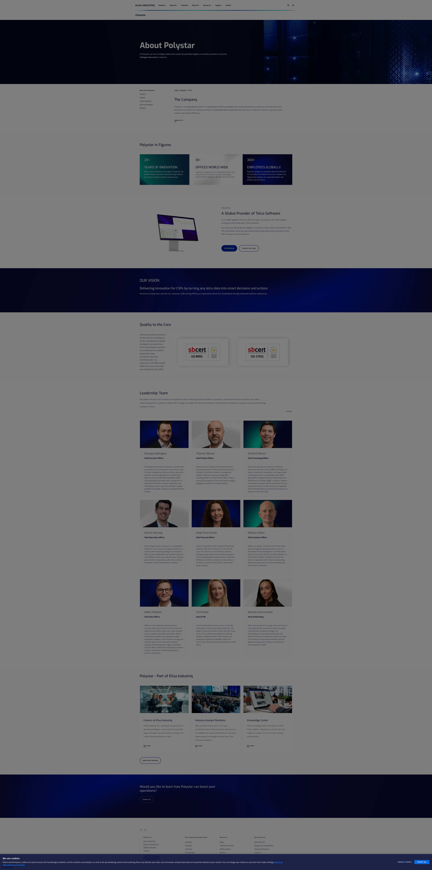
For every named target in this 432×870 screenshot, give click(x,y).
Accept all (421, 862)
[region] (216, 862)
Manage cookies (405, 862)
